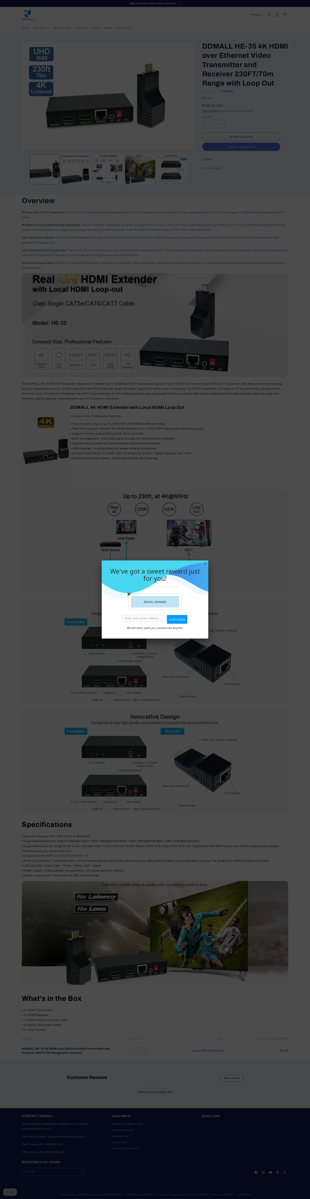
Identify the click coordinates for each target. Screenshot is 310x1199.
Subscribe (177, 619)
